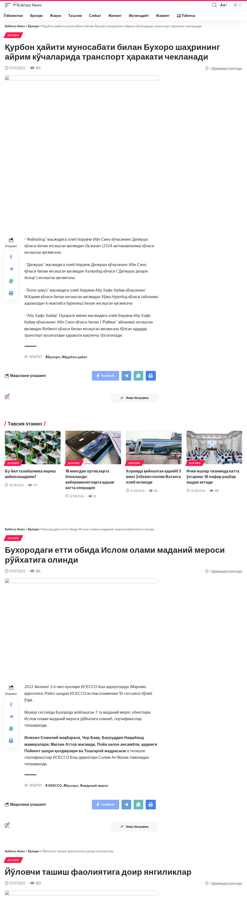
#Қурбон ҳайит (74, 357)
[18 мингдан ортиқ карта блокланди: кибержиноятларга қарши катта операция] (93, 447)
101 (35, 485)
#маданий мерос (94, 785)
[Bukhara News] (27, 5)
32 (94, 496)
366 (37, 571)
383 (38, 883)
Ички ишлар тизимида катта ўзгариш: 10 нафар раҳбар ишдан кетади (212, 477)
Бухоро (13, 35)
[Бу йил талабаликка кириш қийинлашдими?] (33, 447)
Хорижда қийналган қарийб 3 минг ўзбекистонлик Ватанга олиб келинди (153, 477)
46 (155, 490)
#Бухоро (52, 357)
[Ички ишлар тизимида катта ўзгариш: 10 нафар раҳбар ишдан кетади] (214, 447)
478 (216, 490)
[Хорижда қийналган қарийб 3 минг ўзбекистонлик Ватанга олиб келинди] (154, 447)
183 (37, 68)
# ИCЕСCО (53, 785)
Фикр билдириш (137, 398)
